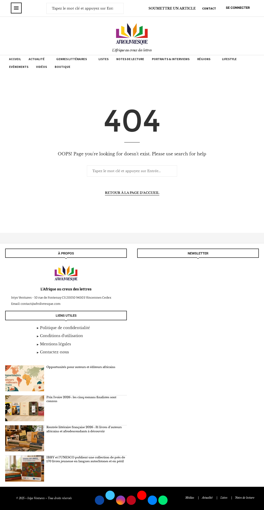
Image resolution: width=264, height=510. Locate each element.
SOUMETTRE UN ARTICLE (172, 8)
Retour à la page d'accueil (132, 193)
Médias (189, 497)
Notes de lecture (130, 59)
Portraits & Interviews (170, 59)
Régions (203, 59)
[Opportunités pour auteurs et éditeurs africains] (24, 378)
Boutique (62, 67)
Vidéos (41, 67)
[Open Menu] (16, 8)
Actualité (37, 59)
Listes (103, 59)
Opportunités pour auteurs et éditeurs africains (80, 367)
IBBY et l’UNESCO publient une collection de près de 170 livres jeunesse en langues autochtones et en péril (85, 459)
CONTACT (209, 8)
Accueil (15, 59)
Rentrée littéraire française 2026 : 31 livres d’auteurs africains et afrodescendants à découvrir (84, 429)
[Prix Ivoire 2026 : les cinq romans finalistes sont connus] (24, 408)
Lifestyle (229, 59)
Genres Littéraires (71, 59)
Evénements (18, 67)
